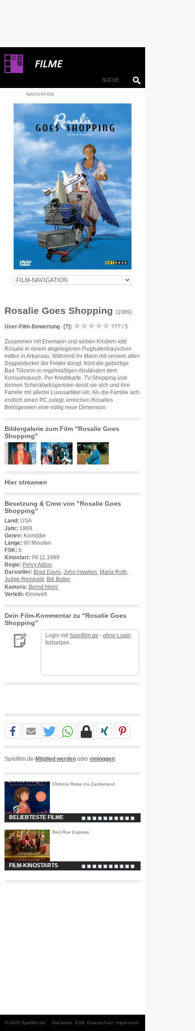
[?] (66, 326)
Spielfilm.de (83, 635)
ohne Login (117, 635)
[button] (12, 731)
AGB (80, 1022)
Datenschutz (100, 1022)
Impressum (127, 1022)
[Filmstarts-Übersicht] (81, 64)
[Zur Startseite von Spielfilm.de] (14, 71)
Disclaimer (62, 1022)
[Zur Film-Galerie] (23, 462)
